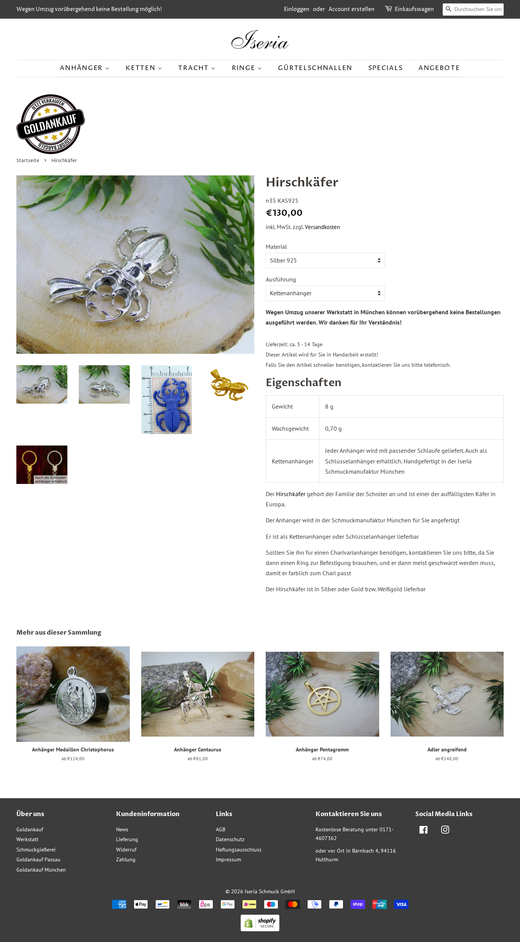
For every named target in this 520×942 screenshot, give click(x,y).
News (122, 829)
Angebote (439, 68)
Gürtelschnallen (315, 68)
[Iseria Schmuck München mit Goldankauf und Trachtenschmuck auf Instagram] (445, 831)
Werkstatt (27, 839)
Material (276, 246)
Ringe (244, 68)
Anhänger (82, 68)
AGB (220, 829)
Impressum (228, 859)
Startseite (27, 161)
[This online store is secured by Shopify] (260, 929)
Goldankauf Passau (38, 859)
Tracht (194, 68)
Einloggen (296, 9)
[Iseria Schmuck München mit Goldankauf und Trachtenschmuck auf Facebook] (423, 831)
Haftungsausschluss (239, 849)
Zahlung (126, 859)
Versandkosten (322, 227)
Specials (385, 68)
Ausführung (281, 279)
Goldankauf (29, 829)
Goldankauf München (41, 869)
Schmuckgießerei (36, 849)
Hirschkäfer (290, 494)
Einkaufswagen (414, 9)
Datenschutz (230, 839)
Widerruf (126, 849)
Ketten (142, 68)
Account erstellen (352, 9)
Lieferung (127, 839)
